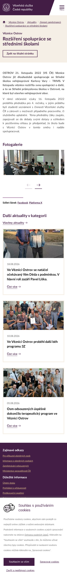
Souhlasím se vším (19, 561)
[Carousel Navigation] (33, 185)
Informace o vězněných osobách (18, 461)
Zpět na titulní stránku (20, 53)
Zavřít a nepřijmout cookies (20, 570)
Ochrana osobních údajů (36, 535)
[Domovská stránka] (4, 22)
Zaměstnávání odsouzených (16, 466)
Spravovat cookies (49, 561)
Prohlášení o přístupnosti (14, 488)
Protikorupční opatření (13, 493)
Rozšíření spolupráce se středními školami (26, 26)
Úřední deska (9, 483)
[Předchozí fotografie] (28, 185)
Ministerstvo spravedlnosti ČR (17, 471)
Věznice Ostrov (16, 22)
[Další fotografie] (38, 185)
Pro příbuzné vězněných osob (16, 456)
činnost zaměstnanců (50, 22)
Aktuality (32, 22)
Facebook (23, 203)
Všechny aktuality (13, 223)
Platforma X (35, 203)
